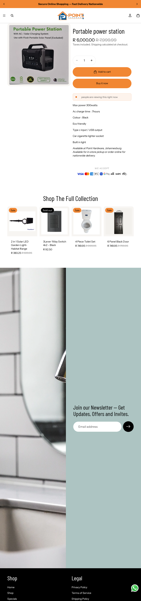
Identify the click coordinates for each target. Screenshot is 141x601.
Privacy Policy (79, 587)
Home (11, 587)
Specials (12, 598)
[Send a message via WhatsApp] (135, 588)
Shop (10, 593)
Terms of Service (81, 593)
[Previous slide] (4, 4)
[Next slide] (137, 4)
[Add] (31, 230)
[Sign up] (128, 426)
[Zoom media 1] (38, 54)
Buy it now (102, 83)
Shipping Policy (80, 598)
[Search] (12, 16)
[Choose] (128, 230)
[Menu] (4, 15)
